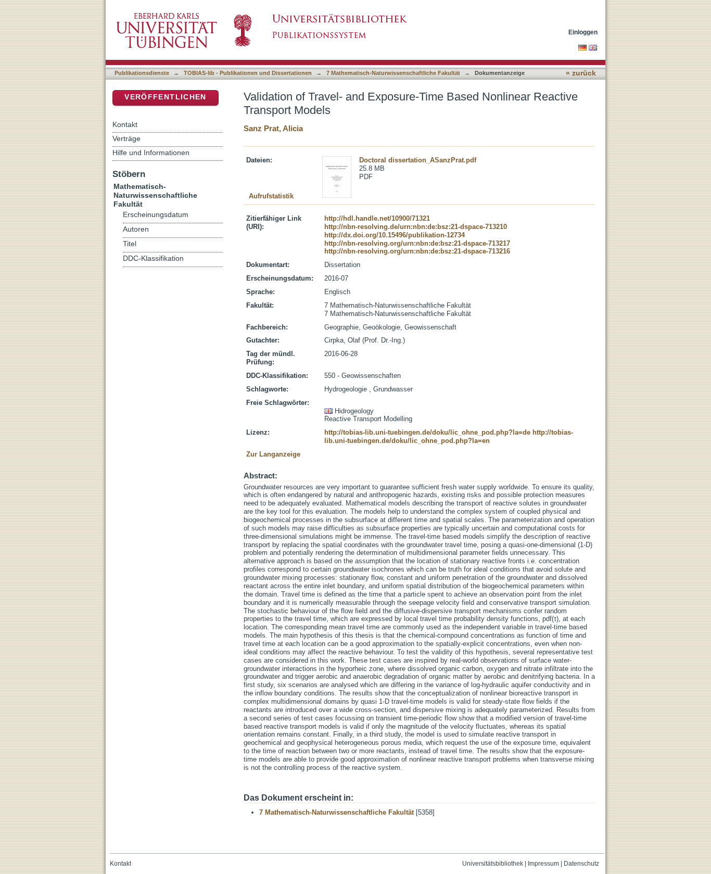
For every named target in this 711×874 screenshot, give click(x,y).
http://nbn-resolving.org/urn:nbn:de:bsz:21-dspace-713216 (417, 251)
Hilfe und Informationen (150, 152)
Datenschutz (581, 863)
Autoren (136, 229)
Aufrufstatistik (271, 196)
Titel (129, 244)
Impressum (543, 863)
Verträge (126, 138)
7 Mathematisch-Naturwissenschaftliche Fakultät (393, 73)
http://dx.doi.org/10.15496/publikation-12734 (394, 235)
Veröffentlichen (165, 97)
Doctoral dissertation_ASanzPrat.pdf (417, 160)
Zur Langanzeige (273, 454)
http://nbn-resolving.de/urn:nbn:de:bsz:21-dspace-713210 (415, 227)
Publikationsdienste (142, 73)
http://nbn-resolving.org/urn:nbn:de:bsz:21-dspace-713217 (417, 243)
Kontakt (124, 124)
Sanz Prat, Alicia (273, 128)
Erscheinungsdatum (155, 215)
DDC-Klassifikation (153, 258)
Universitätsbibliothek (492, 863)
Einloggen (583, 32)
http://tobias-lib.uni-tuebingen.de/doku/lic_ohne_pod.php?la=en (448, 436)
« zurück (581, 73)
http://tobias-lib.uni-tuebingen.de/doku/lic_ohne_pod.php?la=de (427, 432)
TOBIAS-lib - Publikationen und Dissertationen (248, 73)
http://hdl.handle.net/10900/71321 (377, 218)
